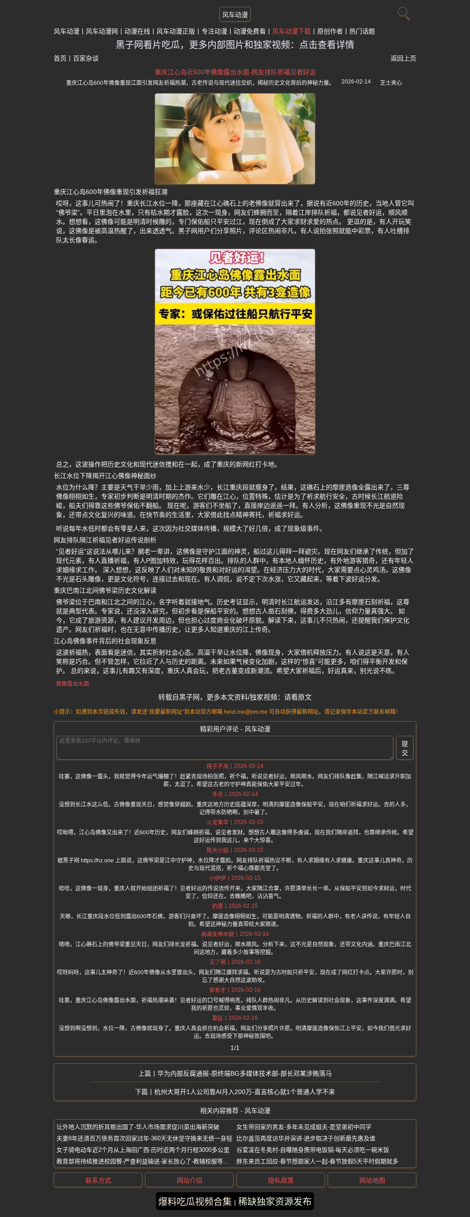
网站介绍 (189, 1180)
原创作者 (330, 31)
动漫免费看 (250, 31)
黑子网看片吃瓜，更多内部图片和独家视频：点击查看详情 (235, 45)
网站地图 (372, 1180)
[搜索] (402, 11)
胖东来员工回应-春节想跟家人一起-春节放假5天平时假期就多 (317, 1161)
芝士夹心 (391, 83)
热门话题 (362, 31)
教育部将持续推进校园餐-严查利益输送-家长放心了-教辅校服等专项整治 (151, 1161)
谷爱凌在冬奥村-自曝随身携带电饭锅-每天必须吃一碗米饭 (312, 1149)
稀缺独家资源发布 (275, 1202)
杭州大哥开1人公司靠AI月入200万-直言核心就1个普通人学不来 (244, 1091)
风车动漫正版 (176, 31)
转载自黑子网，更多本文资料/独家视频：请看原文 (235, 697)
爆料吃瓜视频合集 (195, 1202)
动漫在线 (137, 31)
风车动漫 (235, 14)
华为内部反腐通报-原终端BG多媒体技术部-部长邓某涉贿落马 (244, 1073)
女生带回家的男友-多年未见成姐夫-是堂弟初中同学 (303, 1126)
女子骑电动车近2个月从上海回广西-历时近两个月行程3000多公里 (142, 1149)
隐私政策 (281, 1180)
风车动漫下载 (291, 31)
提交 (405, 748)
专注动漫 (214, 31)
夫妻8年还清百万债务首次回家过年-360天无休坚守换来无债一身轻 (144, 1138)
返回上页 (403, 58)
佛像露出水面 (72, 684)
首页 (60, 58)
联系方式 (98, 1180)
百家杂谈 (86, 58)
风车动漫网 (102, 31)
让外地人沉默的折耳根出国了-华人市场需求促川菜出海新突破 (137, 1126)
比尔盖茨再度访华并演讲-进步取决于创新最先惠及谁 (305, 1138)
